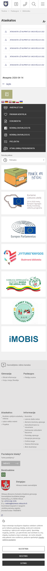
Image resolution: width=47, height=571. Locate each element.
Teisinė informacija (32, 444)
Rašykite (6, 463)
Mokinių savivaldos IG (20, 135)
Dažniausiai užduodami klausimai (33, 431)
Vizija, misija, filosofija (11, 380)
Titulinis (4, 11)
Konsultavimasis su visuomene (32, 426)
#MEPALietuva (16, 107)
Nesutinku (23, 556)
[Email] (3, 475)
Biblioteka (26, 11)
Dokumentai (15, 121)
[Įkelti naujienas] (16, 4)
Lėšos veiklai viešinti (10, 421)
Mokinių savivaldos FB (20, 128)
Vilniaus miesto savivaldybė (26, 485)
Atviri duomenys (31, 447)
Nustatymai (23, 549)
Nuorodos (28, 416)
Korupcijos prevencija (32, 438)
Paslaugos (15, 11)
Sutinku (23, 563)
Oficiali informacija (9, 377)
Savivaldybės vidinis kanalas (18, 365)
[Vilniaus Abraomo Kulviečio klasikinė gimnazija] (6, 3)
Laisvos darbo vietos (32, 419)
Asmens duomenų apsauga (35, 422)
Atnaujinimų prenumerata (22, 148)
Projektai (14, 142)
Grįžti (8, 84)
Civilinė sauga (30, 441)
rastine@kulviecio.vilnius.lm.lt (16, 503)
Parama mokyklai (18, 114)
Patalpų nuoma (30, 377)
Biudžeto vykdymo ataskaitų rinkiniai (13, 417)
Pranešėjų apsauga (32, 435)
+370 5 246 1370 (10, 501)
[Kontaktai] (25, 4)
